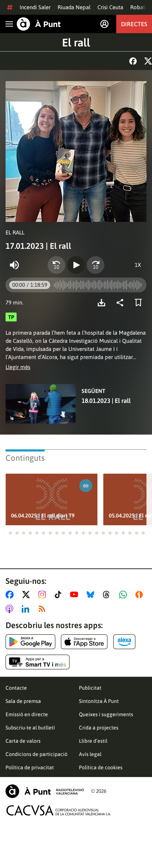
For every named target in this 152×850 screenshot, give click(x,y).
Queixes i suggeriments (106, 714)
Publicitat (90, 688)
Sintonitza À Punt (99, 701)
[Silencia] (14, 265)
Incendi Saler (35, 7)
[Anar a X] (27, 594)
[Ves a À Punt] (39, 24)
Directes (134, 24)
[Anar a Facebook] (11, 594)
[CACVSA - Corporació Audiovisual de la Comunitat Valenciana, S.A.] (59, 810)
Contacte (16, 688)
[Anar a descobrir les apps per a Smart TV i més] (38, 662)
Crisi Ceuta (110, 7)
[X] (148, 61)
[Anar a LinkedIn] (27, 609)
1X (138, 265)
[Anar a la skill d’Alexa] (124, 641)
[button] (3, 533)
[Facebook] (133, 61)
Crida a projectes (98, 728)
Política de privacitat (30, 767)
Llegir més (18, 367)
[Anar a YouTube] (75, 594)
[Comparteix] (121, 302)
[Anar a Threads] (108, 594)
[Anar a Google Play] (30, 641)
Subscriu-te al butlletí (30, 728)
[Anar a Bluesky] (92, 594)
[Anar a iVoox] (140, 594)
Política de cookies (100, 767)
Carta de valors (23, 741)
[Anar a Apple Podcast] (11, 609)
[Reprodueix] (76, 265)
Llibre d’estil (93, 741)
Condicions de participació (37, 754)
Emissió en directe (27, 714)
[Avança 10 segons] (95, 265)
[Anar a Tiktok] (60, 594)
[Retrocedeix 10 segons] (56, 265)
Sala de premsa (23, 701)
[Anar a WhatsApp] (124, 594)
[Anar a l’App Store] (84, 641)
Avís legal (90, 754)
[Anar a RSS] (43, 609)
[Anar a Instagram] (43, 594)
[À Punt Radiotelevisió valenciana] (45, 791)
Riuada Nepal (74, 7)
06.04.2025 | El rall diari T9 (43, 515)
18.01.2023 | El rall (106, 400)
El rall (76, 42)
